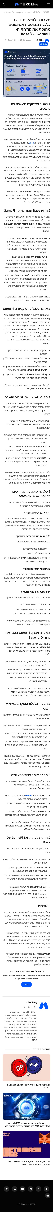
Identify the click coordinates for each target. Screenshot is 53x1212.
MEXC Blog (46, 12)
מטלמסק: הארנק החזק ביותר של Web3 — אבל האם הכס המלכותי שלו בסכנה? (28, 1163)
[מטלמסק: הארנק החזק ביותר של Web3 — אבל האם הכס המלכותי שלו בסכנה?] (26, 1144)
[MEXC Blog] (26, 4)
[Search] (4, 4)
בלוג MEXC (36, 12)
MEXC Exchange (23, 1204)
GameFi (29, 795)
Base (31, 142)
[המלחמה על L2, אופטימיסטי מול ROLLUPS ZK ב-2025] (26, 1067)
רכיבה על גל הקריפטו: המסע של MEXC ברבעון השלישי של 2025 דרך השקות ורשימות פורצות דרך (27, 1124)
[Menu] (48, 4)
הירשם (26, 984)
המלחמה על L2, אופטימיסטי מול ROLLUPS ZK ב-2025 (28, 1086)
